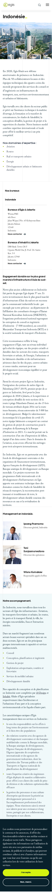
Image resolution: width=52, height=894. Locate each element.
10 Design (41, 692)
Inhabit (6, 696)
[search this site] (39, 4)
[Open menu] (47, 5)
